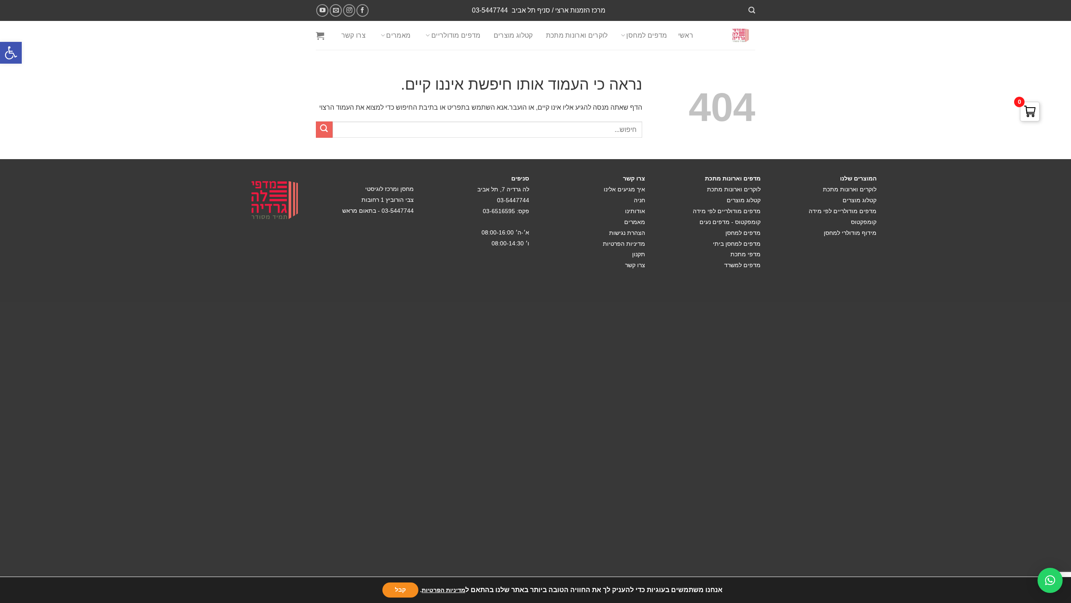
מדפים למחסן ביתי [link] (737, 243)
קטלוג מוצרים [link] (513, 35)
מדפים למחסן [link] (646, 35)
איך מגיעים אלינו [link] (624, 189)
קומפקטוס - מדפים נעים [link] (730, 222)
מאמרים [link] (398, 35)
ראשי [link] (685, 35)
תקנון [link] (638, 254)
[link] (11, 53)
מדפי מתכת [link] (745, 254)
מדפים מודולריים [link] (456, 35)
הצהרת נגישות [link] (627, 232)
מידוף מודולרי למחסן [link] (850, 232)
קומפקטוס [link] (863, 222)
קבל (400, 590)
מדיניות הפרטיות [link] (624, 243)
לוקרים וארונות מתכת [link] (577, 35)
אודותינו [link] (635, 211)
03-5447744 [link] (490, 10)
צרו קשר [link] (353, 35)
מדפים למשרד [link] (742, 265)
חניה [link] (639, 200)
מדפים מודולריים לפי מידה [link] (842, 211)
